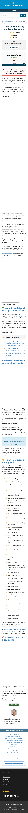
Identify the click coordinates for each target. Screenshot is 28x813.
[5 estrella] (15, 32)
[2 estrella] (10, 32)
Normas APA (14, 755)
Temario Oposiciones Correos (14, 752)
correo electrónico (7, 253)
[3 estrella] (12, 32)
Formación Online (14, 5)
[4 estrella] (13, 32)
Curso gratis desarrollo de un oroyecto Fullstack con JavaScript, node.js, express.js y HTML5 (15, 343)
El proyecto (6, 777)
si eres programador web (18, 316)
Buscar (23, 15)
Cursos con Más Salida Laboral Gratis (14, 738)
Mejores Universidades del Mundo (14, 736)
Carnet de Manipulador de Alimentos (14, 763)
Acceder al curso (14, 704)
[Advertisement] (14, 155)
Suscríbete (6, 782)
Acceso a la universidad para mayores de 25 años (14, 765)
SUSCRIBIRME (14, 47)
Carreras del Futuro (14, 734)
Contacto (5, 779)
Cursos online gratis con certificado (14, 742)
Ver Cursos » (14, 444)
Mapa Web (6, 784)
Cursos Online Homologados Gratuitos (14, 740)
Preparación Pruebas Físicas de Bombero (14, 761)
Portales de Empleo (14, 746)
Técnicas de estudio (14, 759)
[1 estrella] (9, 32)
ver (17, 304)
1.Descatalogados (8, 21)
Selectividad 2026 (14, 750)
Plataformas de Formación (14, 748)
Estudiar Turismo (14, 744)
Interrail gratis (14, 757)
